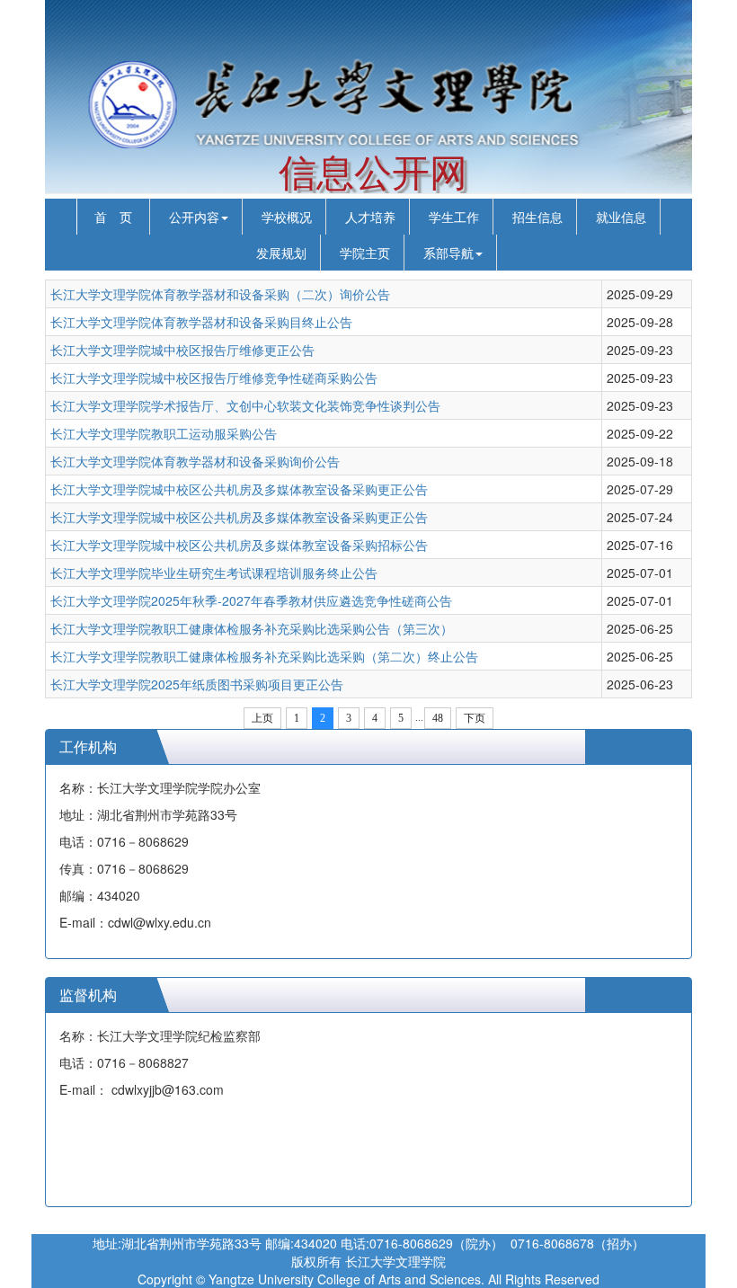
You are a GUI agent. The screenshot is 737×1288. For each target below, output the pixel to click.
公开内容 (194, 217)
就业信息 (621, 217)
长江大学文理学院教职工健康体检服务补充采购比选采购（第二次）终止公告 (264, 656)
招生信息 (537, 217)
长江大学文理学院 (395, 1261)
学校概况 (287, 217)
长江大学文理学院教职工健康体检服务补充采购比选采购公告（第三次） (251, 628)
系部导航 (448, 253)
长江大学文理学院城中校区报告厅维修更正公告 (182, 350)
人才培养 (370, 217)
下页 (474, 718)
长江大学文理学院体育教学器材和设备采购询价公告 (195, 461)
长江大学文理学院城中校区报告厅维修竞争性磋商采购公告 (213, 377)
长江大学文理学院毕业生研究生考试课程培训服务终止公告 (213, 573)
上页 (262, 718)
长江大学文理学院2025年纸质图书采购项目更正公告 (196, 684)
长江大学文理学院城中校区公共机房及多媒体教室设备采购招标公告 (239, 545)
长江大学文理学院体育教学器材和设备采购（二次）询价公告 (220, 294)
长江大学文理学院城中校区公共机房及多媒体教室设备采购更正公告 (239, 489)
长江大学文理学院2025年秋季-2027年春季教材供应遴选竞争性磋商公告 (251, 600)
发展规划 (281, 253)
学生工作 (454, 217)
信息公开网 (373, 173)
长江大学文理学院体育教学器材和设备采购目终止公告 (201, 322)
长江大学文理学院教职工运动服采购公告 (163, 433)
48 (437, 718)
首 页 (113, 217)
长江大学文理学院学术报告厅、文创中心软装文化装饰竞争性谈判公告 (245, 405)
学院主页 (365, 253)
